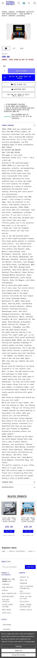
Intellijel (6, 613)
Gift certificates (25, 592)
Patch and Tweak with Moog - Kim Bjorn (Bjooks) (28, 520)
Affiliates (24, 601)
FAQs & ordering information (26, 587)
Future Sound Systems (7, 606)
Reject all (18, 650)
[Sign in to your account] (28, 3)
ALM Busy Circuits (5, 600)
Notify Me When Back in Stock (20, 77)
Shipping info (20, 89)
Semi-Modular (7, 587)
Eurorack (5, 584)
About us (23, 580)
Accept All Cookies (18, 655)
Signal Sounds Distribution (25, 606)
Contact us (24, 577)
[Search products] (18, 3)
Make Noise (6, 610)
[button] (18, 84)
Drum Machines (8, 596)
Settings (18, 646)
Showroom (23, 583)
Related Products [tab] (17, 496)
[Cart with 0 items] (34, 3)
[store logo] (10, 3)
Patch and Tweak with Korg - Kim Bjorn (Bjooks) (9, 520)
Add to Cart (9, 531)
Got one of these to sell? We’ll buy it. (18, 95)
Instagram (7, 625)
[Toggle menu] (2, 2)
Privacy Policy (26, 610)
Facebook (6, 629)
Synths (4, 590)
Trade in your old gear (25, 597)
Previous (3, 656)
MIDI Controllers (9, 593)
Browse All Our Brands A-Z (8, 580)
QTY (4, 66)
